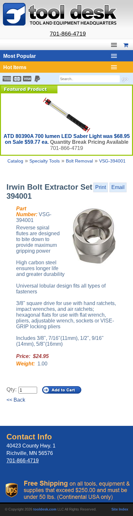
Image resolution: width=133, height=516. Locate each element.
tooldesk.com (44, 509)
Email (118, 187)
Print (100, 187)
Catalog (15, 160)
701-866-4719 (68, 33)
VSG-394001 (112, 160)
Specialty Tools (44, 160)
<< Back (15, 400)
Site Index (119, 509)
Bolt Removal (79, 160)
